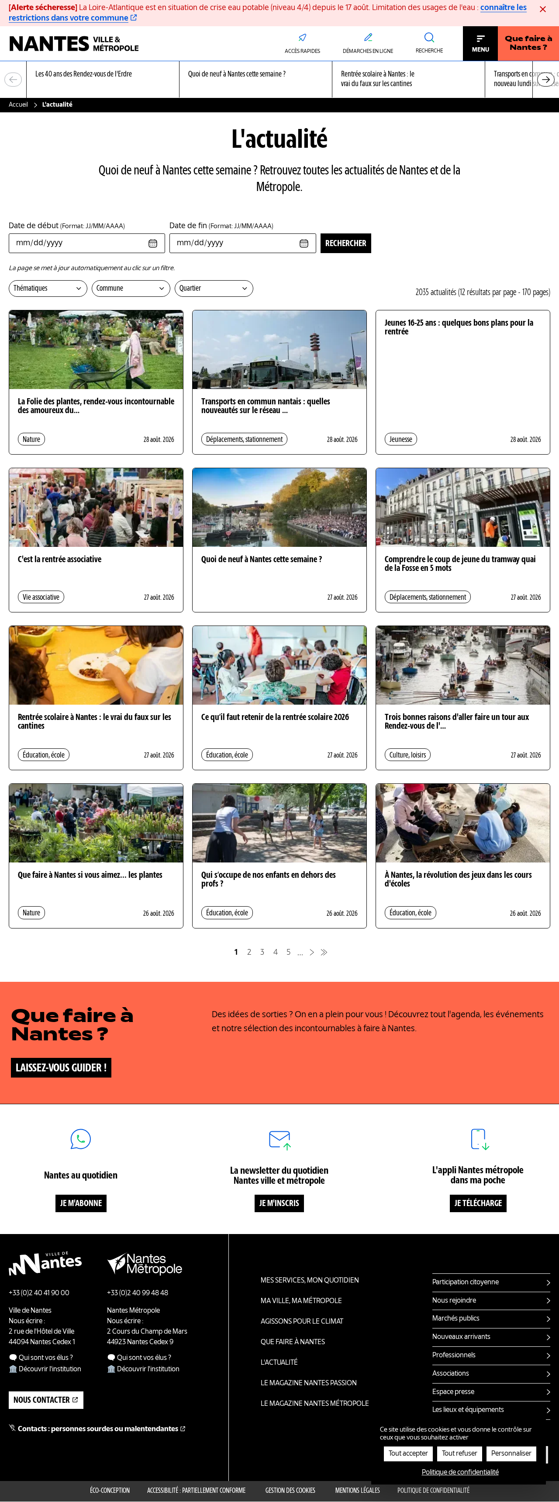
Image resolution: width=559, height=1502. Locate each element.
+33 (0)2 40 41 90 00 (39, 1293)
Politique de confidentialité (433, 1491)
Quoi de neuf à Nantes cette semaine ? (261, 560)
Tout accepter (408, 1453)
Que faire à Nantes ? (528, 44)
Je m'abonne (81, 1204)
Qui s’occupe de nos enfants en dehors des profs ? (268, 880)
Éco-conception (110, 1491)
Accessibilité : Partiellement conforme (196, 1491)
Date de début (67, 226)
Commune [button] (110, 288)
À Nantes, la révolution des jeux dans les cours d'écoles (458, 880)
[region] (279, 79)
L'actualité (279, 1362)
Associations (450, 1373)
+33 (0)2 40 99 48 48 (137, 1293)
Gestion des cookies (290, 1491)
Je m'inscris (279, 1204)
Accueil (18, 105)
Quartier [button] (190, 288)
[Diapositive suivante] (546, 80)
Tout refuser (459, 1453)
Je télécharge (478, 1204)
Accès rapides (302, 51)
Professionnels (454, 1355)
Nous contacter (42, 1400)
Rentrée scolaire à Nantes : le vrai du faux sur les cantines (94, 722)
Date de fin (221, 226)
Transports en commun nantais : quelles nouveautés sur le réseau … (265, 406)
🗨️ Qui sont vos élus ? (41, 1358)
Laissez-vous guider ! (61, 1068)
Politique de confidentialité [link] (460, 1472)
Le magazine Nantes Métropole (315, 1404)
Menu (480, 50)
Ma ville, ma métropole (301, 1301)
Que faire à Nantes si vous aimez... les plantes (90, 875)
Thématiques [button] (30, 288)
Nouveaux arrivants (461, 1337)
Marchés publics (456, 1318)
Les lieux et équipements (468, 1410)
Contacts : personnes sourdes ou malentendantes (98, 1429)
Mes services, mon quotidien (310, 1280)
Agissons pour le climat (302, 1321)
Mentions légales (357, 1491)
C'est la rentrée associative (59, 560)
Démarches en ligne (368, 51)
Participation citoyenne (465, 1282)
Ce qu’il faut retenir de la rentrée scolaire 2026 (275, 717)
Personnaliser (511, 1453)
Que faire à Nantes (293, 1342)
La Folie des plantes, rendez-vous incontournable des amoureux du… (96, 406)
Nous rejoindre (454, 1300)
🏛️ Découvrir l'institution (45, 1369)
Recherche (429, 51)
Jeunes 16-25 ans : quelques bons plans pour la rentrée (459, 328)
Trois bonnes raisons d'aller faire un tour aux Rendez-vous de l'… (457, 722)
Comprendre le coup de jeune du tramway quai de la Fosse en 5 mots (460, 564)
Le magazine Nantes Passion (309, 1383)
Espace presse (453, 1392)
